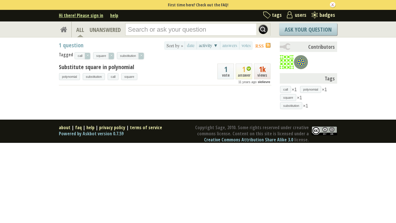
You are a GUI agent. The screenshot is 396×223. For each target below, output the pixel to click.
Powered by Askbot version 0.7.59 (91, 133)
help (114, 15)
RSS (259, 46)
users (300, 14)
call (113, 76)
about (64, 127)
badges (327, 14)
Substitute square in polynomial (96, 67)
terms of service (146, 127)
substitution (94, 76)
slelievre (264, 82)
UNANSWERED (105, 30)
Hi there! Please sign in (81, 15)
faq (78, 127)
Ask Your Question (308, 29)
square (129, 76)
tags (277, 14)
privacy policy (112, 127)
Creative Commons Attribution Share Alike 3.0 (248, 139)
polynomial (69, 76)
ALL (80, 30)
